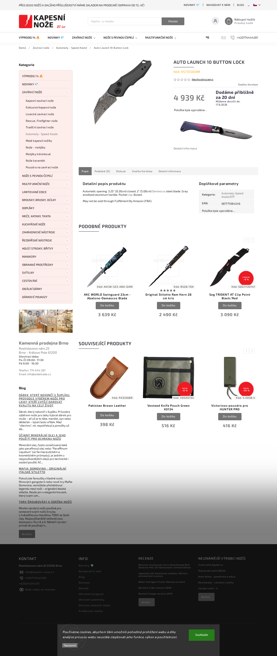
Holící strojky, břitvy (37, 248)
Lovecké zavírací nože (40, 114)
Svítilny (28, 272)
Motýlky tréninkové (38, 154)
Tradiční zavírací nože (40, 127)
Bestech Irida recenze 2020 (155, 587)
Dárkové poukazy (34, 297)
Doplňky (28, 208)
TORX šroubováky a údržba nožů (45, 502)
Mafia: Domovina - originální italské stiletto (42, 470)
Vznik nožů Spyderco (210, 564)
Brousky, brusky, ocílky (39, 200)
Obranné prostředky (37, 264)
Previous (247, 239)
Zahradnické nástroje (38, 232)
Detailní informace (185, 148)
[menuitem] (31, 37)
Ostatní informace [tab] (170, 171)
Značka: (248, 84)
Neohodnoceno (202, 79)
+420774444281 (36, 577)
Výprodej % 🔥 (32, 76)
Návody (84, 588)
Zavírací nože (32, 92)
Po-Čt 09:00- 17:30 (31, 360)
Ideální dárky (32, 289)
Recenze (84, 582)
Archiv (27, 534)
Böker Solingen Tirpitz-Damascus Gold (161, 581)
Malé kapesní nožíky (39, 140)
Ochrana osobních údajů (94, 605)
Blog (240, 4)
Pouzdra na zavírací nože (42, 167)
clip (130, 194)
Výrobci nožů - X (208, 588)
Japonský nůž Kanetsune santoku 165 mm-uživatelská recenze (163, 574)
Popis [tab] (85, 171)
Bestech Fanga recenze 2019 (155, 593)
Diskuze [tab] (121, 171)
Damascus (158, 191)
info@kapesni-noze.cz (39, 572)
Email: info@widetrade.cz (35, 374)
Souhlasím (201, 635)
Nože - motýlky (35, 147)
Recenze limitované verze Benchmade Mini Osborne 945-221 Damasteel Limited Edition (164, 566)
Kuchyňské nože (33, 224)
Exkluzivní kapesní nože (41, 107)
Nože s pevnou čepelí (37, 175)
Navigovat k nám (218, 4)
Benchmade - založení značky (216, 582)
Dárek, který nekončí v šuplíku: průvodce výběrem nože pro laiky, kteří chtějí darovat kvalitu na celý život (44, 400)
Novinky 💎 (192, 4)
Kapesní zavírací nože (40, 100)
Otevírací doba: (29, 356)
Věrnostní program (91, 593)
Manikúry (29, 256)
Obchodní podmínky (92, 599)
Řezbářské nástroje (37, 240)
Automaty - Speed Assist (42, 134)
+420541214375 (29, 583)
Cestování (29, 280)
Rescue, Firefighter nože (42, 120)
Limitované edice (34, 192)
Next (253, 239)
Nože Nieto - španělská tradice (216, 576)
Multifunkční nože (36, 184)
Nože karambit (35, 160)
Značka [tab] (142, 171)
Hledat (173, 21)
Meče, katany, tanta (36, 216)
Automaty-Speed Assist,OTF (232, 194)
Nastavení (70, 645)
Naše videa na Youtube (40, 589)
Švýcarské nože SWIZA (211, 570)
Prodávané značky (91, 611)
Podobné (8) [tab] (102, 171)
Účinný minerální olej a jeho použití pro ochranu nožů (42, 436)
